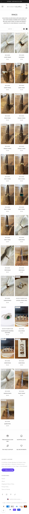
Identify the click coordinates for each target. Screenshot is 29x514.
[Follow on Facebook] (2, 494)
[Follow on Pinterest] (11, 494)
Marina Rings (7, 393)
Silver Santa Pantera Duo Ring (7, 331)
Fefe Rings (7, 270)
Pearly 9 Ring (7, 148)
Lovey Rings (7, 57)
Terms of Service (6, 489)
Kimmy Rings (7, 87)
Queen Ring (7, 423)
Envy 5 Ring (21, 178)
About (3, 481)
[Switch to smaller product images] (26, 29)
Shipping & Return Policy (8, 484)
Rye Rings (21, 57)
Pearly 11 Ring (21, 118)
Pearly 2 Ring (21, 148)
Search (3, 478)
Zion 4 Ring (21, 87)
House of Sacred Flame (21, 298)
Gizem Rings (7, 363)
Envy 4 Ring (7, 209)
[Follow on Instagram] (6, 494)
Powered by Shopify (21, 502)
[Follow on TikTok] (15, 494)
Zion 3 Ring (7, 118)
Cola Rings (21, 330)
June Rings (22, 363)
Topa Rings (22, 239)
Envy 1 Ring (7, 239)
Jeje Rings (21, 270)
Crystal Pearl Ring (21, 300)
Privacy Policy (5, 487)
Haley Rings (21, 393)
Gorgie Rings (7, 300)
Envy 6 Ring (7, 178)
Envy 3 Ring (21, 209)
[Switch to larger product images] (24, 29)
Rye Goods (7, 55)
